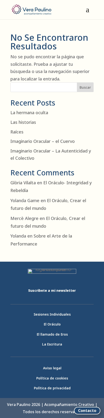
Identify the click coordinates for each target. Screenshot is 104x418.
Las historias (23, 122)
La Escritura (52, 344)
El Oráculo (52, 324)
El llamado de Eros (52, 334)
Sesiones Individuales (52, 314)
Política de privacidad (52, 388)
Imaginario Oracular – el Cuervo (42, 141)
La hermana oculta (29, 112)
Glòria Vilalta (23, 183)
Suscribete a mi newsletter (52, 290)
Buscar (85, 87)
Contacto (87, 410)
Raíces (16, 132)
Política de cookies (52, 378)
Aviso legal (52, 368)
